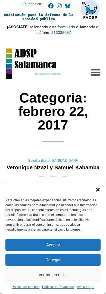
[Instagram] (59, 6)
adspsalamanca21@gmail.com (48, 73)
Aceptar (53, 245)
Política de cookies (25, 287)
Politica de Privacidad (58, 287)
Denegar (53, 259)
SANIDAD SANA (65, 161)
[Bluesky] (67, 6)
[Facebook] (51, 6)
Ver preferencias (53, 274)
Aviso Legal (85, 287)
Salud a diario (38, 161)
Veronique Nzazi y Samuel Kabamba (53, 167)
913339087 (61, 32)
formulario (66, 27)
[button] (98, 189)
